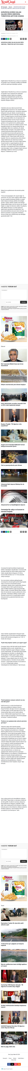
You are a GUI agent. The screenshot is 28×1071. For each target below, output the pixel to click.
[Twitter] (4, 39)
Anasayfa (5, 7)
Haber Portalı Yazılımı (8, 1069)
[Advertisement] (14, 60)
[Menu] (26, 2)
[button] (21, 39)
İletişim (14, 1058)
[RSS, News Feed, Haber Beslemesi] (19, 1064)
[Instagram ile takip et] (15, 1064)
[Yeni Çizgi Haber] (8, 2)
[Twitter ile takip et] (12, 1064)
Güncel (10, 7)
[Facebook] (2, 39)
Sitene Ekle (13, 1060)
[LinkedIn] (6, 39)
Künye (10, 1058)
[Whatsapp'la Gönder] (8, 39)
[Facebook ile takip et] (9, 1064)
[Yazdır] (10, 39)
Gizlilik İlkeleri (21, 1058)
